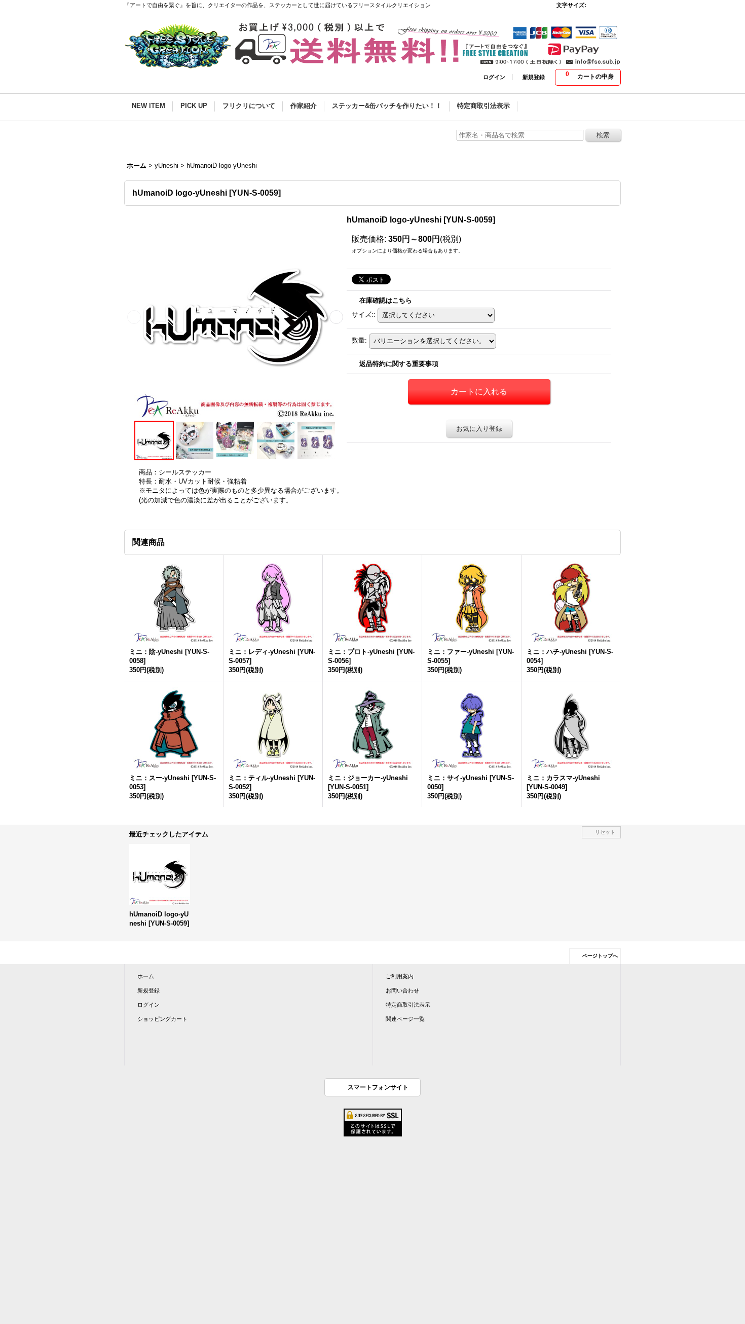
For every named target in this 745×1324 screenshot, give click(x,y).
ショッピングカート (162, 1019)
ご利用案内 (400, 976)
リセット (605, 832)
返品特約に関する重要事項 (398, 363)
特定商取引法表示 (408, 1005)
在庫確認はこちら (385, 300)
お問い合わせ (402, 990)
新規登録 (534, 77)
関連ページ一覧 (405, 1019)
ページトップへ (600, 956)
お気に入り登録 (479, 428)
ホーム (145, 976)
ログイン (494, 77)
